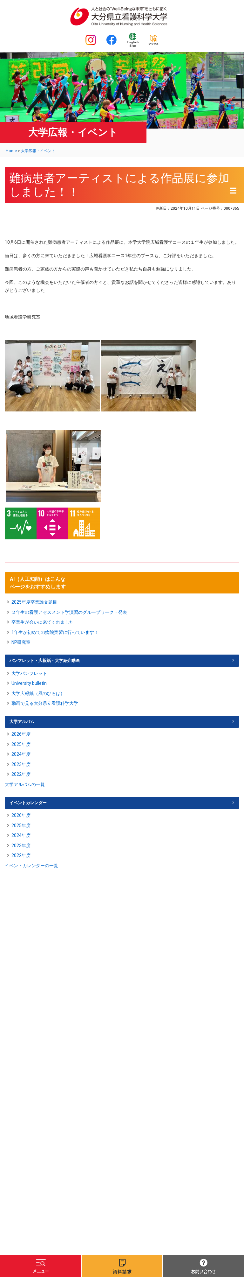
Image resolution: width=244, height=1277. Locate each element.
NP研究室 (20, 642)
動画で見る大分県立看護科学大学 (44, 703)
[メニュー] (40, 1266)
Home (11, 151)
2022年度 (20, 774)
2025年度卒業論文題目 (34, 602)
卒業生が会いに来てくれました (42, 622)
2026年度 (20, 734)
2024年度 (20, 754)
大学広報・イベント (38, 151)
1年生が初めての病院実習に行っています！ (54, 632)
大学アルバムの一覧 (25, 784)
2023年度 (20, 764)
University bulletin (29, 683)
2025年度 (20, 744)
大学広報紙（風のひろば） (38, 693)
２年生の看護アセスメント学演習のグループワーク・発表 (69, 612)
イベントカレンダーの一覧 (31, 865)
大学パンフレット (29, 673)
